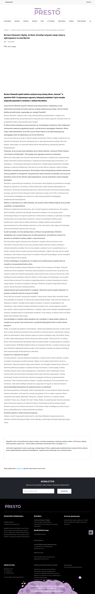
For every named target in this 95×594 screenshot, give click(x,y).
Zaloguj (88, 2)
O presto (71, 21)
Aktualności (7, 21)
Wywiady (34, 21)
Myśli (42, 21)
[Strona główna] (47, 12)
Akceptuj (82, 577)
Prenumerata (9, 2)
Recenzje (17, 21)
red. (5, 41)
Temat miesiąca (81, 21)
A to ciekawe (51, 21)
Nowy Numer (61, 21)
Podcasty (26, 21)
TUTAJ (65, 444)
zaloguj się (19, 468)
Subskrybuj (64, 491)
